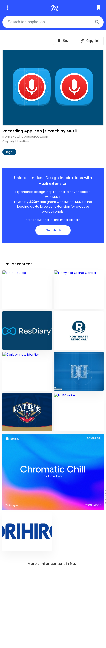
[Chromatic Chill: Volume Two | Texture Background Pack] (53, 472)
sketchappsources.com (30, 136)
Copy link (92, 41)
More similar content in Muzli (53, 563)
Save (66, 41)
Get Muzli (53, 230)
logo (9, 152)
